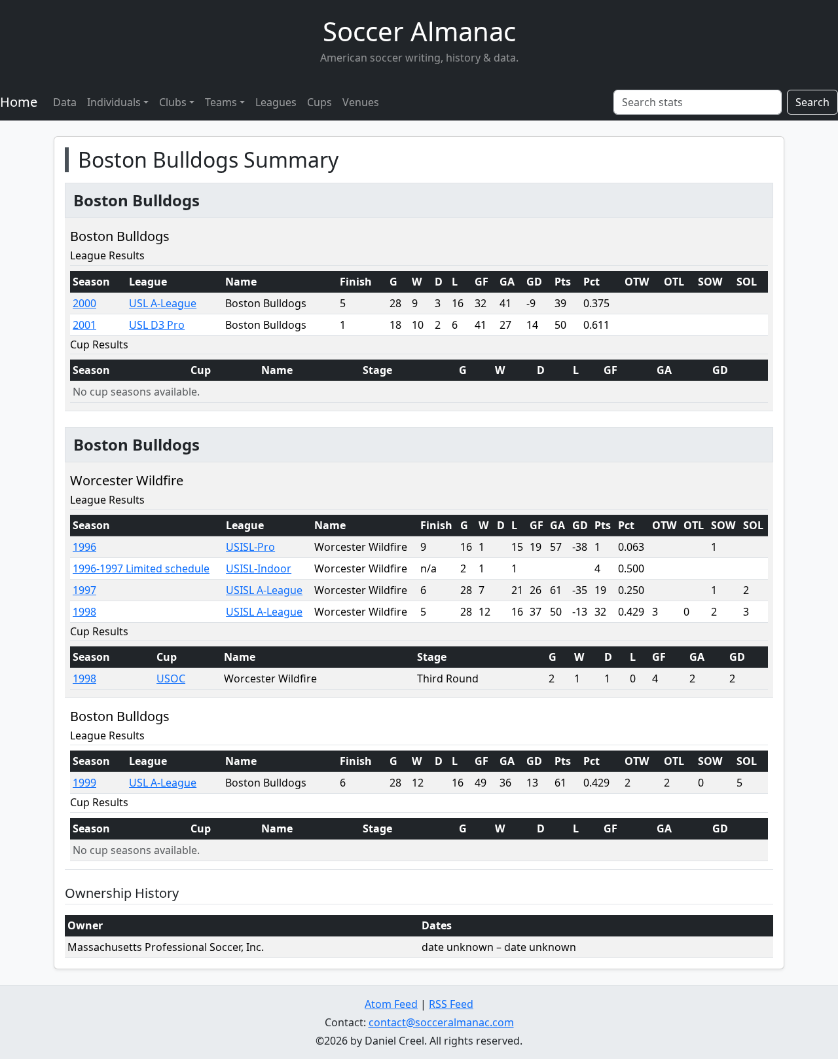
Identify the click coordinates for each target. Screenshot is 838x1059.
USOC (170, 678)
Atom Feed (391, 1004)
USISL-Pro (250, 547)
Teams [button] (221, 102)
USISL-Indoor (258, 568)
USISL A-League (264, 590)
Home (18, 102)
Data (65, 102)
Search (812, 102)
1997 (84, 590)
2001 (84, 325)
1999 (84, 782)
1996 (84, 547)
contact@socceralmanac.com (441, 1022)
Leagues (276, 102)
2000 (84, 303)
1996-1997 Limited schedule (141, 568)
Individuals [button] (114, 102)
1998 (84, 611)
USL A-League (162, 303)
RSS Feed (451, 1004)
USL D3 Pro (157, 325)
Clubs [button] (173, 102)
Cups (319, 102)
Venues (360, 102)
